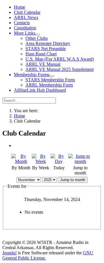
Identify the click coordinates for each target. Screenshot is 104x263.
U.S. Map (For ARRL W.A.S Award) (59, 59)
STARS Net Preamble (45, 48)
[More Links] (37, 34)
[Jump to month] (80, 161)
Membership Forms (31, 74)
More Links (24, 33)
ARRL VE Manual (42, 64)
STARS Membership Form (50, 79)
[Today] (59, 161)
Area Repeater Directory (47, 43)
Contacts (22, 22)
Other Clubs (36, 38)
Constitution (25, 27)
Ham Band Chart (41, 53)
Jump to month (72, 180)
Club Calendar (27, 12)
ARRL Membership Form (49, 84)
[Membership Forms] (51, 76)
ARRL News (26, 17)
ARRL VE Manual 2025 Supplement (59, 69)
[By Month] (21, 161)
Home (19, 7)
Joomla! (9, 252)
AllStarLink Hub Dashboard (40, 90)
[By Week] (40, 161)
